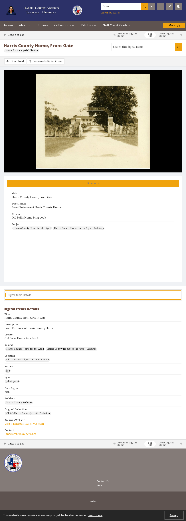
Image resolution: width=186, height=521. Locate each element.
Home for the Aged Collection (22, 50)
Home (8, 25)
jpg (8, 371)
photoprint (12, 381)
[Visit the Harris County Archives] (13, 463)
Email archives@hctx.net (20, 434)
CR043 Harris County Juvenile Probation (28, 413)
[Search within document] (178, 47)
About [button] (23, 25)
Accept (174, 515)
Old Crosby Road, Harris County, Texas (27, 360)
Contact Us (103, 481)
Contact (93, 501)
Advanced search (110, 13)
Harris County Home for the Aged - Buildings (79, 228)
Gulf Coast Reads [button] (115, 25)
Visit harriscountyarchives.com (24, 424)
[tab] (93, 183)
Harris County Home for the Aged (32, 228)
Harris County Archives (19, 402)
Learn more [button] (95, 515)
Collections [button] (62, 25)
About (100, 486)
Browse (42, 25)
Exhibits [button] (87, 25)
